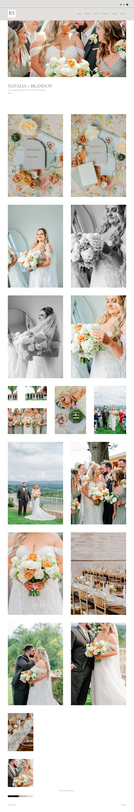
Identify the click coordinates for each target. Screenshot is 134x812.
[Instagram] (121, 5)
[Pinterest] (127, 4)
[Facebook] (124, 5)
